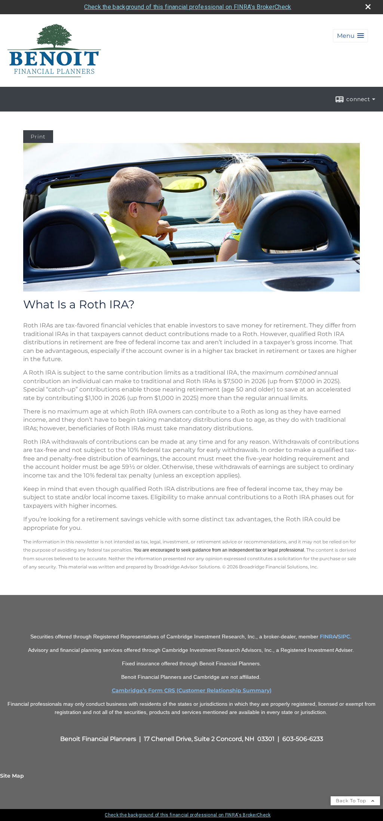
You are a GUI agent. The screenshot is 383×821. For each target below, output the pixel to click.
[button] (350, 35)
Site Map (12, 775)
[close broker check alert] (368, 7)
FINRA (328, 636)
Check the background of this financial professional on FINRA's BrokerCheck (187, 6)
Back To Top (352, 800)
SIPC (344, 636)
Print (38, 136)
